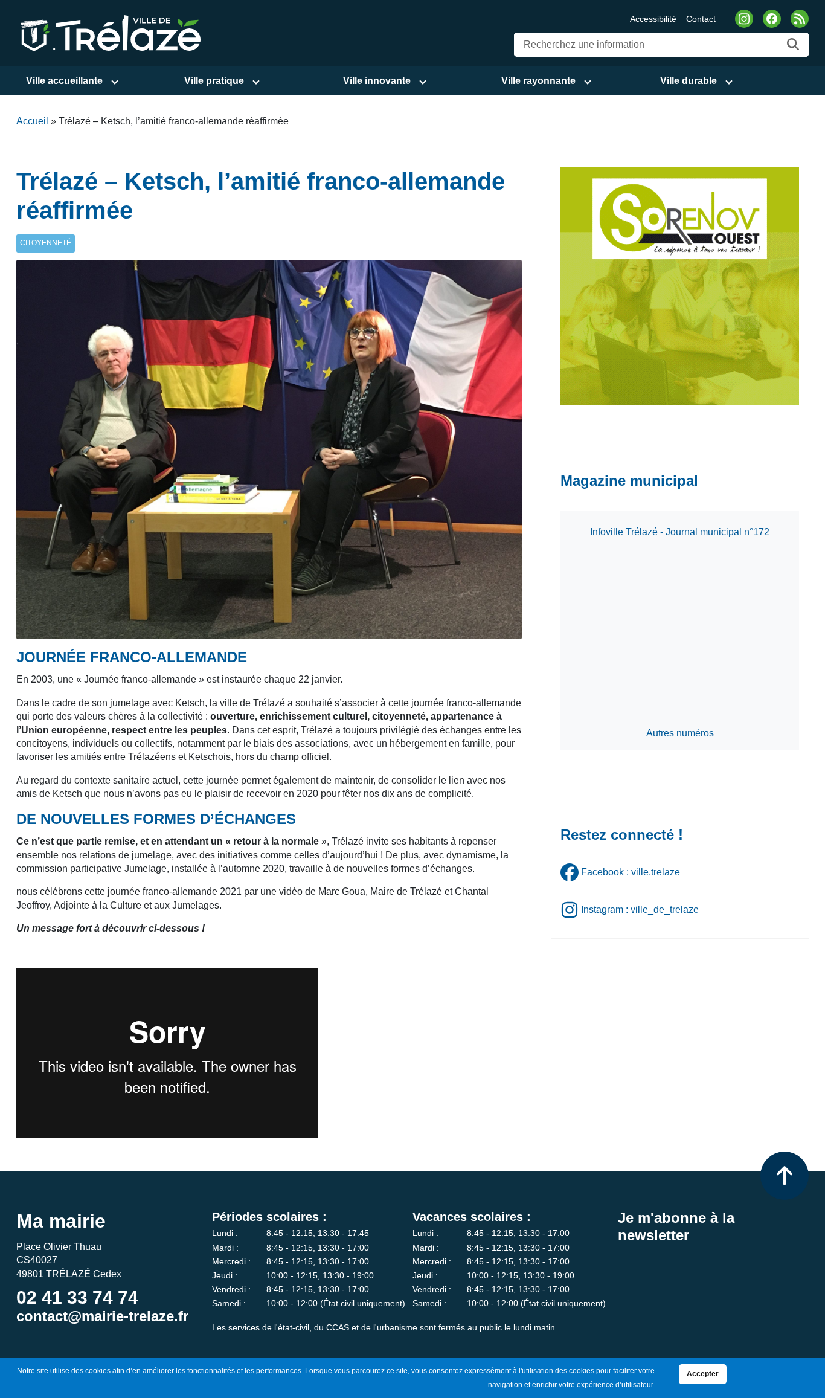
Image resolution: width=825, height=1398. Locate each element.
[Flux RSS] (800, 19)
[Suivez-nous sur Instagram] (744, 19)
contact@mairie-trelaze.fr (102, 1316)
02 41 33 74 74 (77, 1297)
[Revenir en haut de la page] (784, 1176)
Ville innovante (377, 81)
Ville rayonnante (538, 81)
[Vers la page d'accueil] (108, 32)
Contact (701, 19)
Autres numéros (680, 733)
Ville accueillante (64, 81)
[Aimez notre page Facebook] (772, 19)
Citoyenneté (45, 243)
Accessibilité (653, 19)
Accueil (32, 121)
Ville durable (688, 81)
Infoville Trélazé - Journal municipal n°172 (679, 532)
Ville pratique (214, 81)
